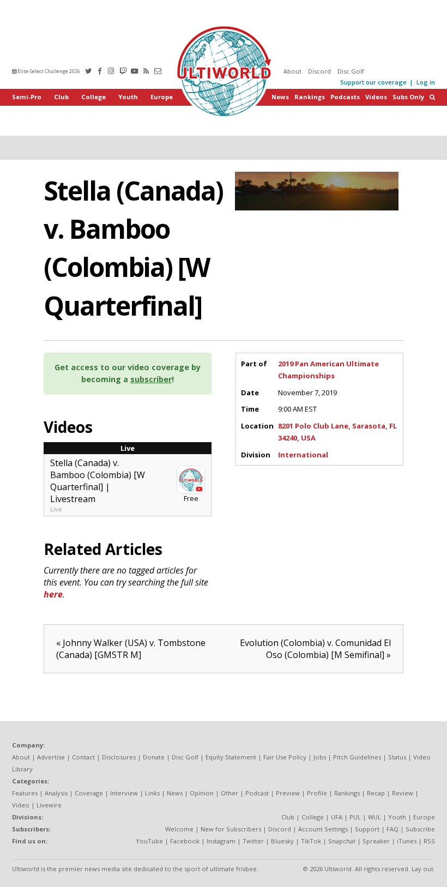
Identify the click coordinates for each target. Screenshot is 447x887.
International (303, 455)
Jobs (319, 757)
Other (229, 793)
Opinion (202, 793)
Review (402, 793)
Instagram (221, 841)
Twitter (253, 841)
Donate (154, 757)
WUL (374, 817)
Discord (319, 71)
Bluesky (282, 841)
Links (152, 793)
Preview (288, 793)
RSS (429, 841)
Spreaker (376, 841)
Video (20, 805)
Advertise (51, 757)
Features (25, 793)
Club (61, 97)
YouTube (149, 841)
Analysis (56, 793)
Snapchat (341, 841)
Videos (376, 97)
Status (397, 757)
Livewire (49, 805)
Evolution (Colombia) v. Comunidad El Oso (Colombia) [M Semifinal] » (315, 649)
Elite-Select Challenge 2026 (48, 71)
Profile (317, 793)
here (53, 594)
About (292, 71)
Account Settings (323, 829)
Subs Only (408, 97)
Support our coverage (373, 82)
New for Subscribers (231, 829)
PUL (355, 817)
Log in (425, 82)
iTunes (406, 841)
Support (367, 829)
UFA (336, 817)
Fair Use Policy (284, 757)
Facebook (185, 841)
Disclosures (119, 757)
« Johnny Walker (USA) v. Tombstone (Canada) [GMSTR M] (131, 649)
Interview (124, 793)
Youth (128, 97)
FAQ (392, 829)
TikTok (311, 841)
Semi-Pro (26, 97)
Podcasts (345, 97)
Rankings (309, 97)
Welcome (179, 829)
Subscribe (420, 829)
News (280, 97)
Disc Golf (350, 71)
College (93, 97)
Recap (376, 793)
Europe (161, 97)
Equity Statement (231, 757)
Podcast (257, 793)
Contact (83, 757)
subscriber (151, 379)
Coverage (89, 793)
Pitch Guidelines (357, 757)
